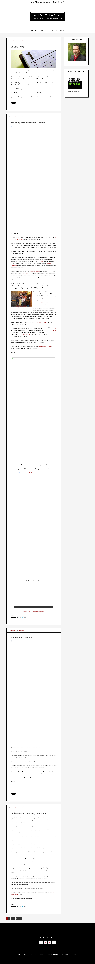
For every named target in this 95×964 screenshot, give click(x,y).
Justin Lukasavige (45, 302)
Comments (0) (21, 40)
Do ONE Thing (17, 46)
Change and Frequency (22, 636)
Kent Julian (36, 302)
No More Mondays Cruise (39, 322)
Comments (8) (21, 116)
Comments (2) (21, 807)
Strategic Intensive (52, 954)
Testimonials (65, 954)
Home (19, 954)
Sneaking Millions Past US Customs (28, 122)
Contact (75, 954)
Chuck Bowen (25, 273)
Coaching (33, 954)
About (26, 954)
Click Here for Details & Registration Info (33, 611)
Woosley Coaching (47, 15)
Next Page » (19, 919)
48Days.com (40, 261)
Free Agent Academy (35, 271)
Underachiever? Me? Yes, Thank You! (28, 813)
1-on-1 (41, 954)
